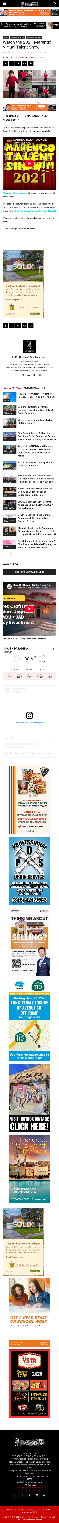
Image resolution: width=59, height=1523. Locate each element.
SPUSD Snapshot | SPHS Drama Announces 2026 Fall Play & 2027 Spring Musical (35, 504)
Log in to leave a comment (29, 572)
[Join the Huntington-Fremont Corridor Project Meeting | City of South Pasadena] (9, 410)
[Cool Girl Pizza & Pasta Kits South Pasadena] (29, 833)
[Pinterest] (18, 63)
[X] (12, 63)
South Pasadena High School (9, 481)
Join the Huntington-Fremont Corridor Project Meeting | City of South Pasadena (35, 410)
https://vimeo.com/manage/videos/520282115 (35, 211)
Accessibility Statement (29, 1490)
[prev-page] (4, 554)
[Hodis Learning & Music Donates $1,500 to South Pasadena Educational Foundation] (9, 492)
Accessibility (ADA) (29, 1512)
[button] (4, 3)
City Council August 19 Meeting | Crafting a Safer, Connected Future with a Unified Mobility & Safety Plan (37, 436)
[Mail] (35, 375)
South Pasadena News (34, 37)
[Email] (24, 63)
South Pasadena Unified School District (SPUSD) (9, 451)
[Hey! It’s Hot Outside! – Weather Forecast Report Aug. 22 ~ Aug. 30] (9, 397)
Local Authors (8, 469)
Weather (6, 400)
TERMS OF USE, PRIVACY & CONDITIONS (34, 1509)
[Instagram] (24, 375)
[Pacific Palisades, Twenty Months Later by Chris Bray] (9, 465)
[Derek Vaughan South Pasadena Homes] (23, 284)
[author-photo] (29, 353)
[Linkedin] (29, 375)
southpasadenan (34, 753)
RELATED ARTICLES (12, 388)
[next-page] (9, 554)
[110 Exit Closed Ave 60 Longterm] (29, 1060)
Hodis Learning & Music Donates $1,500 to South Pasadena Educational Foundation (35, 491)
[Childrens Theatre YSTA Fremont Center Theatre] (29, 1417)
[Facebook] (5, 63)
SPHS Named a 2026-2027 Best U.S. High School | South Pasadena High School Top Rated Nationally (36, 478)
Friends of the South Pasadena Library (9, 520)
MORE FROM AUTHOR (34, 388)
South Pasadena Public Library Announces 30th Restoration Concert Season (34, 518)
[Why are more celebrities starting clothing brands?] (9, 423)
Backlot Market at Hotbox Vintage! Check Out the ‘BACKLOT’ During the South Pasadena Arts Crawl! (37, 544)
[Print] (30, 63)
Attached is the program (14, 193)
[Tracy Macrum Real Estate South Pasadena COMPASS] (29, 25)
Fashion (6, 427)
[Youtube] (44, 1495)
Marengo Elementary (18, 37)
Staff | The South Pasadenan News (19, 57)
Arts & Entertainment (8, 534)
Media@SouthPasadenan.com (29, 1487)
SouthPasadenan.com (14, 753)
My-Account (11, 1509)
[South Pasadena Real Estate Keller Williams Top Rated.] (29, 12)
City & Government (8, 413)
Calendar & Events (7, 547)
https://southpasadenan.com (29, 361)
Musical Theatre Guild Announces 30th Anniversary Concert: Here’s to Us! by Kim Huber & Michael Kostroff (37, 531)
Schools (6, 37)
